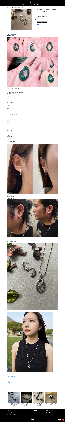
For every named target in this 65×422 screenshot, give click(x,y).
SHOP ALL (26, 4)
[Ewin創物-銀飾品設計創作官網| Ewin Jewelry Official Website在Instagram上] (48, 412)
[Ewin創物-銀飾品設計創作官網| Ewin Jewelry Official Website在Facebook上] (46, 412)
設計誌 (34, 4)
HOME (23, 4)
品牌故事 (37, 4)
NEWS (31, 4)
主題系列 (41, 4)
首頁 (7, 7)
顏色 (37, 15)
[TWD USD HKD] (56, 1)
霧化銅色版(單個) (44, 16)
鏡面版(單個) (39, 16)
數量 (37, 18)
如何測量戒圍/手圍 (35, 414)
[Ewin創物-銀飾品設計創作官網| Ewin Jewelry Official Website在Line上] (49, 412)
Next (35, 19)
